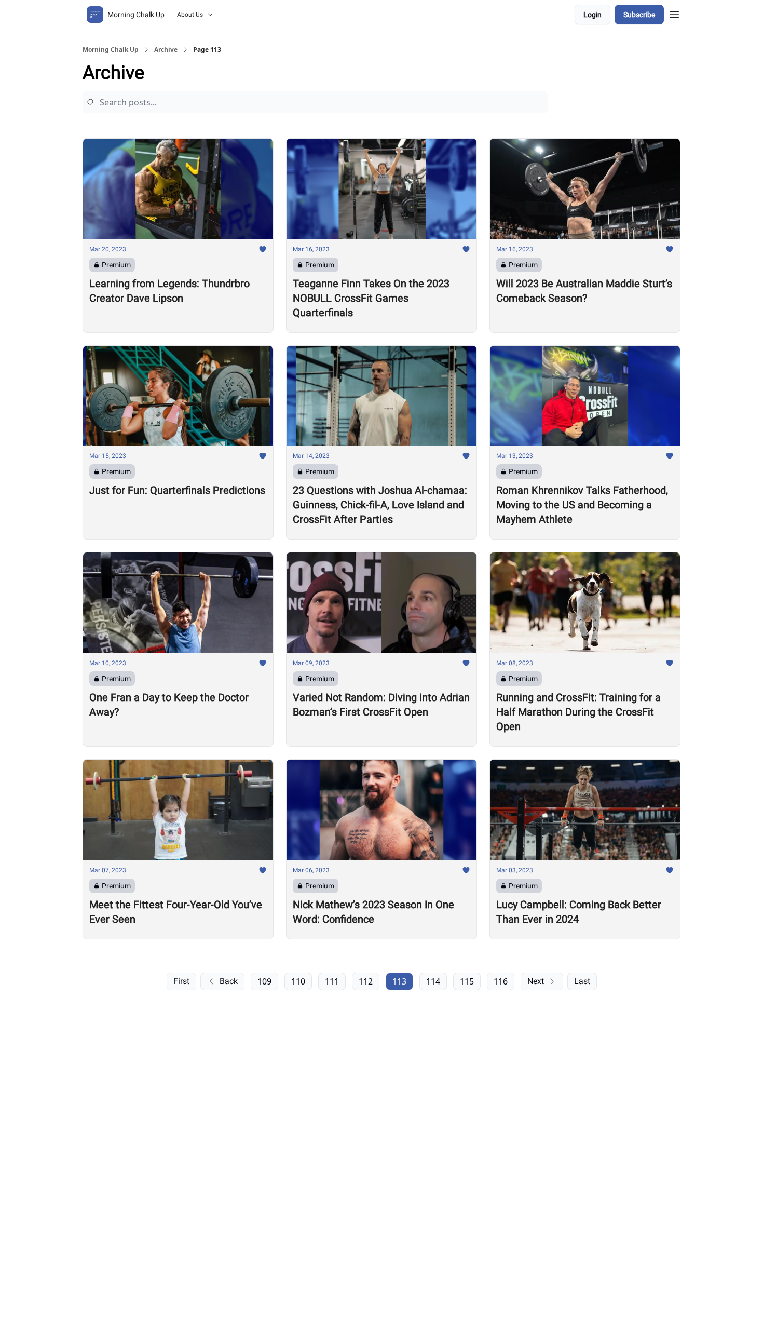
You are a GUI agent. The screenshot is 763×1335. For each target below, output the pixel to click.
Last (582, 981)
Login (592, 14)
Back (229, 981)
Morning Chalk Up (111, 50)
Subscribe (639, 14)
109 (264, 981)
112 (366, 981)
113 (399, 981)
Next (535, 981)
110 (298, 981)
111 (332, 981)
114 (433, 981)
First (181, 981)
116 (501, 981)
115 (467, 981)
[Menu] (674, 13)
